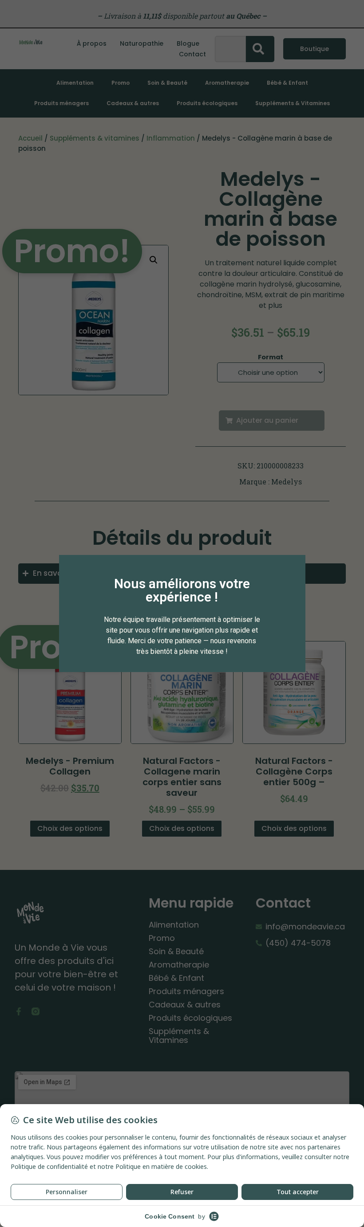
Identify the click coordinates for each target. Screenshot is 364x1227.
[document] (182, 613)
